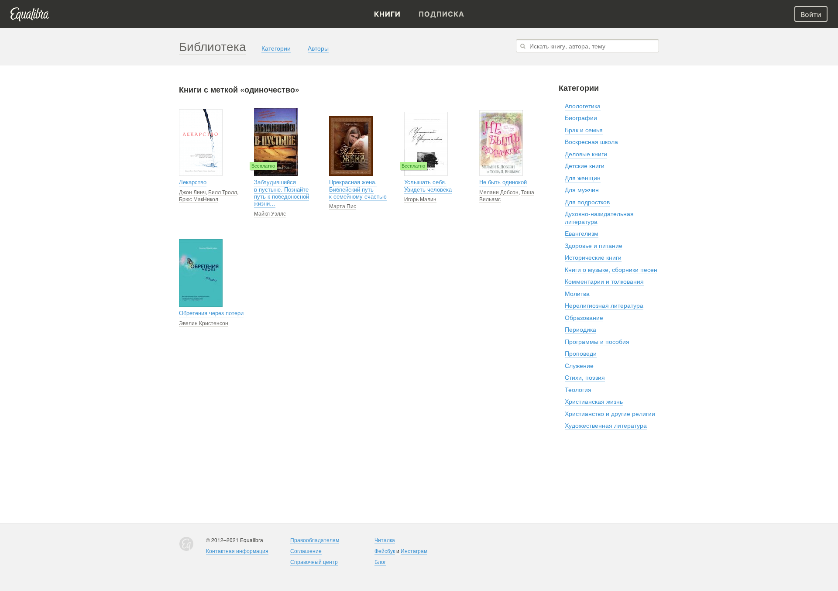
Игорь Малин (420, 199)
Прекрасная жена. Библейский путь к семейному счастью (358, 189)
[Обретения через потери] (201, 273)
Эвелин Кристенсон (203, 322)
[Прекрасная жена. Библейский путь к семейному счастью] (351, 146)
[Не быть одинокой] (501, 143)
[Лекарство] (201, 142)
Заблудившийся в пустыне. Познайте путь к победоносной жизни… (281, 192)
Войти (810, 14)
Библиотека (212, 46)
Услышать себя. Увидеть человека (428, 185)
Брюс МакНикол (198, 199)
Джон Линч (192, 192)
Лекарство (192, 182)
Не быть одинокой (503, 182)
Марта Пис (342, 206)
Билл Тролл (222, 192)
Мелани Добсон (499, 192)
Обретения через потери (211, 313)
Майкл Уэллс (270, 213)
